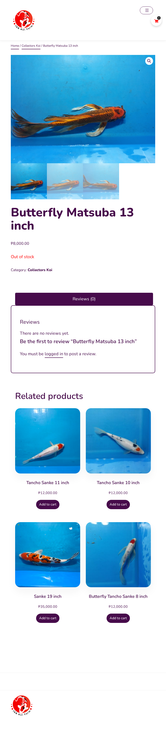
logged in (54, 354)
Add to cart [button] (47, 504)
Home (15, 46)
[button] (149, 61)
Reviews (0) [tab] (84, 299)
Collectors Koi (31, 46)
